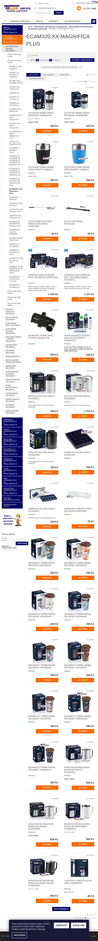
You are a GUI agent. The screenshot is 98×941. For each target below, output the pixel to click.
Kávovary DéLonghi (10, 352)
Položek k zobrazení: (82, 60)
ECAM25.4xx (14, 93)
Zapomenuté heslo (9, 548)
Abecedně (33, 75)
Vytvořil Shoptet (90, 936)
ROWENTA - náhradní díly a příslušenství (10, 461)
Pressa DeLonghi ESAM (14, 292)
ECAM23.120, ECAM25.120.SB (16, 82)
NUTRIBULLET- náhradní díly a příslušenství (10, 451)
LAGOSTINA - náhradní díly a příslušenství (10, 490)
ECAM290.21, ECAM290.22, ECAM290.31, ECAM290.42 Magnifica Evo (15, 160)
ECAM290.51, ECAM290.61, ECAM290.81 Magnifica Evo (15, 172)
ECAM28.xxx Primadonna (14, 104)
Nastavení (19, 935)
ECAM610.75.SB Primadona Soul (16, 260)
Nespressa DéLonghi (11, 367)
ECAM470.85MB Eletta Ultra (15, 239)
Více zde (41, 929)
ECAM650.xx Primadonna (14, 286)
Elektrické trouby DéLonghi (11, 331)
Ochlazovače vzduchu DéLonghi (12, 374)
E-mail (4, 538)
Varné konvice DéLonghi (12, 400)
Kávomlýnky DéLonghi (11, 346)
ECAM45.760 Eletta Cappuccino (14, 125)
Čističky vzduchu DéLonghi (10, 312)
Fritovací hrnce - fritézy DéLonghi (13, 339)
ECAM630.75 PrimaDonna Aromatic (14, 279)
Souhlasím (78, 925)
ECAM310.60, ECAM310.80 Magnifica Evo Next (15, 182)
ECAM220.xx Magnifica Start (15, 143)
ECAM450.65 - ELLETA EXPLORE (15, 232)
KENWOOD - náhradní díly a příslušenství (10, 422)
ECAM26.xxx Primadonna (14, 98)
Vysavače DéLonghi (10, 406)
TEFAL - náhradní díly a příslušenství (10, 471)
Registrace (91, 3)
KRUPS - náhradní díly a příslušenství (10, 432)
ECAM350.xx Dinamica (14, 198)
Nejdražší (64, 75)
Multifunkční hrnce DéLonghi (13, 361)
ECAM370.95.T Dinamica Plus (15, 217)
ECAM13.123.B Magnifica (15, 67)
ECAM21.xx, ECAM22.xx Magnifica (14, 75)
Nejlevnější (49, 75)
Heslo (4, 540)
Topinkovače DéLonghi (12, 394)
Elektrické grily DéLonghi (13, 324)
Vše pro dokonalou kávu (12, 499)
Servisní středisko (20, 21)
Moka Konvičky (13, 356)
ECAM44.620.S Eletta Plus (15, 110)
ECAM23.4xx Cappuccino (14, 88)
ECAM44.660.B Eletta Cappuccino (15, 117)
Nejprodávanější (36, 78)
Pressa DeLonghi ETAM (14, 298)
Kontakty (54, 21)
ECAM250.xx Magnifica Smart (14, 150)
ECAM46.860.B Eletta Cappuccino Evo (15, 135)
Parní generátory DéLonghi (12, 388)
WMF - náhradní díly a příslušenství (10, 481)
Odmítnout (61, 925)
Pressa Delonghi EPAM (14, 304)
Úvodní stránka (5, 21)
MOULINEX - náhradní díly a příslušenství (10, 441)
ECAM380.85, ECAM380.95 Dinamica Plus (15, 224)
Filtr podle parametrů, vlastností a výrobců (60, 67)
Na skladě (34, 55)
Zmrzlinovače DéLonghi (12, 412)
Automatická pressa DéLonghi (12, 49)
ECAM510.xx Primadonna (14, 245)
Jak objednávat (72, 21)
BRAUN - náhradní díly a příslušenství (10, 30)
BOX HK (39, 21)
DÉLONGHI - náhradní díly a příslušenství (10, 39)
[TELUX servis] (17, 9)
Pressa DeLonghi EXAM (14, 55)
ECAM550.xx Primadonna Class (14, 252)
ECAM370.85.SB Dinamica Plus (16, 211)
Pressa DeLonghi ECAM (14, 61)
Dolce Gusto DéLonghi (12, 318)
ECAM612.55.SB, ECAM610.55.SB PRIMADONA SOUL (16, 270)
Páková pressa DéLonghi (13, 381)
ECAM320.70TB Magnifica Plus (15, 191)
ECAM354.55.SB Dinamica (16, 204)
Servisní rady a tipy (10, 505)
